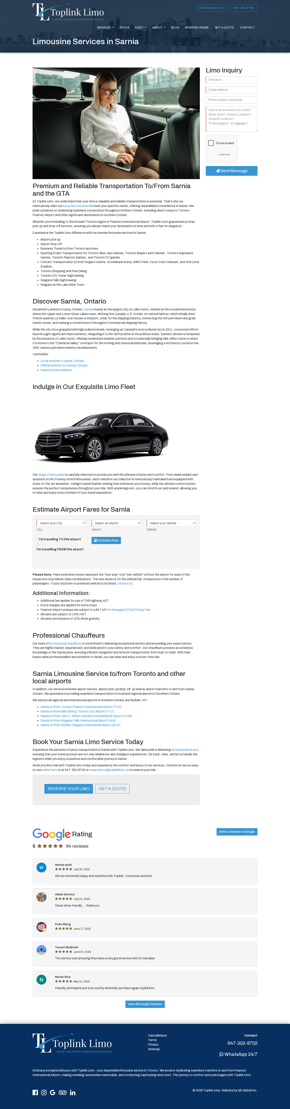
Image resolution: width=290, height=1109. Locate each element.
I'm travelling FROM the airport (60, 549)
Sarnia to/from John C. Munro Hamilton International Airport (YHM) (86, 716)
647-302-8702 (243, 7)
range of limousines (51, 474)
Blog (175, 27)
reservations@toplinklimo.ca (109, 770)
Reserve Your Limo (69, 789)
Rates (124, 27)
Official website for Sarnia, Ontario (64, 365)
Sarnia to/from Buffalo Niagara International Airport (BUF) (80, 725)
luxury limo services (76, 206)
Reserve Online (197, 27)
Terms (152, 1040)
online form (49, 770)
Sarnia (88, 309)
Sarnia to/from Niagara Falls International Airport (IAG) (78, 720)
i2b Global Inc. (247, 1090)
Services (106, 28)
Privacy (153, 1044)
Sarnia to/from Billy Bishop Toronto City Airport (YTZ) (77, 711)
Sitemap (154, 1049)
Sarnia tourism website (56, 370)
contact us (125, 583)
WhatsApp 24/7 (213, 7)
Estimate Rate (107, 540)
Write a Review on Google (237, 831)
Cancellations (157, 1035)
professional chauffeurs (66, 643)
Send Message (233, 171)
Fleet (141, 28)
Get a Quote (224, 27)
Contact (247, 27)
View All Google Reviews (145, 1004)
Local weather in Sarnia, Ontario (62, 361)
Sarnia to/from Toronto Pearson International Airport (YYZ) (80, 707)
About (159, 28)
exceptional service (184, 749)
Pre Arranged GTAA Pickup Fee (128, 609)
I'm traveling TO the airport (60, 539)
